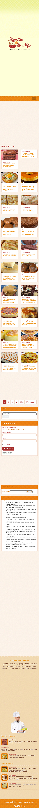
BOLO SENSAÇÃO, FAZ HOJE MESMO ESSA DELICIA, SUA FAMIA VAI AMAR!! (29, 255)
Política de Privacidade (29, 802)
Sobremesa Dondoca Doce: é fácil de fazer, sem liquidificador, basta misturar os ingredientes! (10, 368)
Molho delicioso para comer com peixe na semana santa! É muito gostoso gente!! (28, 210)
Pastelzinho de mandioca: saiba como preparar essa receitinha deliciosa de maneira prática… (29, 368)
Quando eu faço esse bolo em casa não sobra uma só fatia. (10, 255)
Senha (4, 438)
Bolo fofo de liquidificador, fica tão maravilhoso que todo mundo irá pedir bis (9, 346)
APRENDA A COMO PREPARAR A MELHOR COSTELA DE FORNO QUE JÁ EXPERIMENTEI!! (29, 155)
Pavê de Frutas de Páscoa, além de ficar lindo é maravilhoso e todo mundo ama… (10, 323)
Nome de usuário (6, 432)
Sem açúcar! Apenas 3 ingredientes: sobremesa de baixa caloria (9, 233)
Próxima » (30, 402)
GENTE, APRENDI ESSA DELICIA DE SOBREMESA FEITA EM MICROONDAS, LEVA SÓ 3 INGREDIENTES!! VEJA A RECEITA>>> (22, 770)
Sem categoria (6, 162)
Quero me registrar (6, 453)
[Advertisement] (19, 18)
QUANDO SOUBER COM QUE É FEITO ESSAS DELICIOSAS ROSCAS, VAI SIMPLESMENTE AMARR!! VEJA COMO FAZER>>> (23, 778)
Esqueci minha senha (7, 452)
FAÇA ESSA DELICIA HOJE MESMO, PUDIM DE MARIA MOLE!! (29, 323)
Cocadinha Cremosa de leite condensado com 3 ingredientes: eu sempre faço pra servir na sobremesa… (9, 210)
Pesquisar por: (6, 491)
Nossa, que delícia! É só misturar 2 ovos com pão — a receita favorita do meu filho (9, 188)
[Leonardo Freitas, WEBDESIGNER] (19, 806)
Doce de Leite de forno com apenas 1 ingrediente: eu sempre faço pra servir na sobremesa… (9, 301)
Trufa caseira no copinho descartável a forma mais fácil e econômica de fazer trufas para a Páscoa (29, 301)
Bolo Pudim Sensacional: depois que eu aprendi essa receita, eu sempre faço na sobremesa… (29, 188)
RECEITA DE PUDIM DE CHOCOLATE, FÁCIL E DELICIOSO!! (28, 278)
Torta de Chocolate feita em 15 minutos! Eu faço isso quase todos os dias (28, 233)
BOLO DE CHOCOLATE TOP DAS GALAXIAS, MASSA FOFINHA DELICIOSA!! (9, 165)
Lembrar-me (7, 444)
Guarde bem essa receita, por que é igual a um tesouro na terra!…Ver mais (10, 278)
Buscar (6, 417)
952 (21, 402)
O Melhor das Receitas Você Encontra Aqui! (19, 49)
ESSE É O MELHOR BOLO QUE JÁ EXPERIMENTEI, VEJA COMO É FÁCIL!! (22, 785)
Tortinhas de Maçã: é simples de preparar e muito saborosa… (28, 346)
